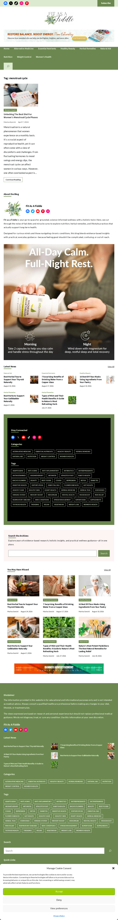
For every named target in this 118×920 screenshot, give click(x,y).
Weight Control (48, 456)
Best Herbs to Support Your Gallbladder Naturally (14, 398)
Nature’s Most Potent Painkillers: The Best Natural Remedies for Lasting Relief (94, 648)
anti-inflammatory (50, 471)
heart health (50, 490)
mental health (68, 495)
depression (71, 480)
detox (83, 480)
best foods (46, 480)
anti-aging (32, 471)
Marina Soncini (10, 122)
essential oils (53, 485)
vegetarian (59, 504)
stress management (62, 500)
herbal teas (85, 490)
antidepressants (85, 471)
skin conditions (42, 500)
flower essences (71, 485)
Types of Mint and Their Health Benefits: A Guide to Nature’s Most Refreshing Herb (53, 400)
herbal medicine (68, 490)
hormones (99, 490)
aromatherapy (36, 475)
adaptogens (18, 471)
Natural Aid (8, 373)
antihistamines (19, 475)
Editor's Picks (37, 485)
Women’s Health (10, 110)
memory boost (36, 495)
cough (59, 480)
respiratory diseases (21, 500)
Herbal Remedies (9, 392)
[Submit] (110, 850)
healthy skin (34, 490)
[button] (113, 868)
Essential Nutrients (48, 373)
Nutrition (32, 456)
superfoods (80, 500)
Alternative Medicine (22, 451)
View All (111, 366)
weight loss (74, 504)
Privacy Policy (59, 916)
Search (103, 553)
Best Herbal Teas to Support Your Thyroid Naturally (14, 379)
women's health (90, 504)
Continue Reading (13, 180)
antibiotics (69, 471)
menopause (52, 495)
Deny (59, 900)
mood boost (84, 495)
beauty (34, 480)
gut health (88, 485)
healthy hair (18, 490)
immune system (19, 495)
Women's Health (67, 456)
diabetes (94, 480)
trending (35, 504)
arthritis (52, 475)
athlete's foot (67, 475)
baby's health (84, 475)
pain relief (99, 495)
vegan (46, 504)
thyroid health (19, 504)
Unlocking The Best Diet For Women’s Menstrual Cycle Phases (21, 116)
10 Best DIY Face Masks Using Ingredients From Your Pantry (91, 379)
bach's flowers (19, 480)
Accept (59, 891)
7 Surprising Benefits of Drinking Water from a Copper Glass (53, 379)
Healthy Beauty (85, 373)
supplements (95, 500)
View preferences (59, 908)
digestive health (20, 485)
